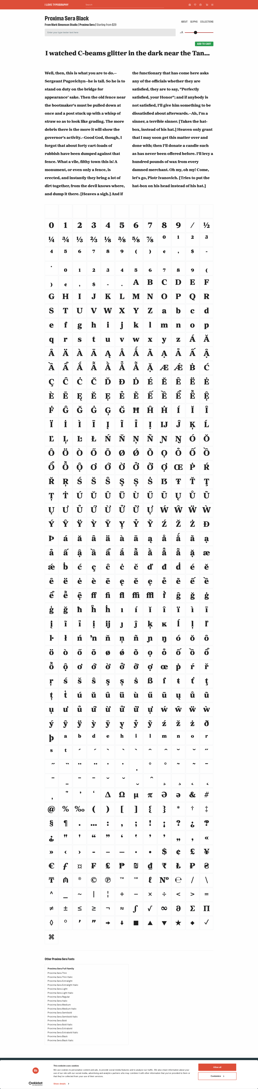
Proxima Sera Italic (57, 1000)
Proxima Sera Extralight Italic (63, 985)
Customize (216, 1076)
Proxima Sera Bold (57, 1020)
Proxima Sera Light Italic (60, 993)
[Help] (200, 5)
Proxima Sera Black (58, 1036)
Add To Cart (204, 43)
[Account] (190, 5)
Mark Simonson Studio (64, 24)
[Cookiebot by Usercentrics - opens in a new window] (35, 1084)
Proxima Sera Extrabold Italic (63, 1032)
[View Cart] (207, 5)
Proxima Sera (87, 24)
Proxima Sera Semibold (60, 1012)
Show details (59, 1084)
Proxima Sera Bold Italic (60, 1024)
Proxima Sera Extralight (60, 981)
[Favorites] (195, 5)
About (184, 21)
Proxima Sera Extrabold (60, 1028)
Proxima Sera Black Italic (60, 1040)
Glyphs (194, 21)
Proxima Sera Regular (59, 996)
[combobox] (125, 5)
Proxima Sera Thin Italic (60, 977)
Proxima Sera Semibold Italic (63, 1016)
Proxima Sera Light (57, 988)
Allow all (217, 1067)
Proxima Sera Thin (57, 973)
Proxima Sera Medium (59, 1004)
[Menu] (212, 5)
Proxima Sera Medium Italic (62, 1008)
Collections (206, 21)
